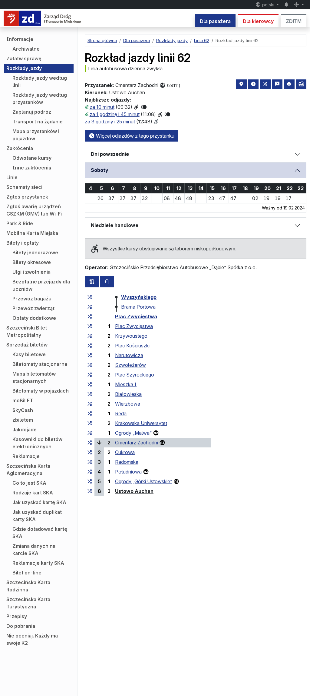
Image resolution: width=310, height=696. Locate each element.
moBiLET (22, 400)
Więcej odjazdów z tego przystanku (134, 136)
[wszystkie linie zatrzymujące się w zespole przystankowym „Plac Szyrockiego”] (90, 375)
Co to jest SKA (29, 483)
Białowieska (128, 394)
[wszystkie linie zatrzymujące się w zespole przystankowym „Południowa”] (90, 472)
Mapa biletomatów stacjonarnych (34, 377)
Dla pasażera (215, 21)
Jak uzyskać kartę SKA (39, 502)
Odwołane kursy (31, 158)
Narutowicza (129, 355)
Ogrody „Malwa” (133, 433)
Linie (12, 177)
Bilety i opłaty (22, 243)
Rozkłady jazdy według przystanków (39, 98)
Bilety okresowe (31, 262)
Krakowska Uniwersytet (141, 423)
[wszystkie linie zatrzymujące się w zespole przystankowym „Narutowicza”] (90, 355)
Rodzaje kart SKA (32, 493)
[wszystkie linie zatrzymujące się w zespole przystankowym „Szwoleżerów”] (90, 365)
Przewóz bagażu (31, 299)
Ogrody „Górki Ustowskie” (143, 481)
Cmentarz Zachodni (136, 443)
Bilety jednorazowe (35, 252)
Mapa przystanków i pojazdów (35, 135)
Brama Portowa (138, 307)
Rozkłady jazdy (24, 68)
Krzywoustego (131, 336)
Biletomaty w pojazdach (40, 391)
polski (268, 4)
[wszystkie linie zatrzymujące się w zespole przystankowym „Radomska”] (90, 462)
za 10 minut (102, 107)
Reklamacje (26, 456)
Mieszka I (126, 384)
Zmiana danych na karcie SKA (33, 549)
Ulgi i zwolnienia (31, 272)
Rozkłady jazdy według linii (39, 81)
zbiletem (22, 420)
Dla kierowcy (258, 21)
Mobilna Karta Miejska (32, 233)
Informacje (19, 39)
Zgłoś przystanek (27, 197)
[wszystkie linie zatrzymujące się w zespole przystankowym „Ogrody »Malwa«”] (90, 433)
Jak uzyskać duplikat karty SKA (37, 515)
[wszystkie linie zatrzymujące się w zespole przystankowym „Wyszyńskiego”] (90, 297)
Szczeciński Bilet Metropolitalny (26, 331)
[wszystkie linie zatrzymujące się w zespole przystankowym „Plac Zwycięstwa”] (90, 316)
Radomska (126, 462)
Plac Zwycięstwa (136, 316)
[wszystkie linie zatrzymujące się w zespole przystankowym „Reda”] (90, 413)
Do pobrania (20, 626)
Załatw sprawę (23, 58)
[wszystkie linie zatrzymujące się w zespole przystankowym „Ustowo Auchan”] (90, 491)
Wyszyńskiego (139, 297)
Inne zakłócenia (31, 168)
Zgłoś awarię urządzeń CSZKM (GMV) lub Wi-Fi (34, 210)
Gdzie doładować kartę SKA (39, 532)
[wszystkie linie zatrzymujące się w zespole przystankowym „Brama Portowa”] (90, 307)
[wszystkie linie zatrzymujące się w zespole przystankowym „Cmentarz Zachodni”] (90, 443)
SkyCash (22, 410)
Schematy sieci (24, 187)
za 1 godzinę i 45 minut (115, 114)
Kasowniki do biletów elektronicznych (37, 443)
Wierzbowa (127, 404)
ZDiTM (294, 21)
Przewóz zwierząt (33, 308)
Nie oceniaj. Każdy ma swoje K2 (32, 639)
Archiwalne (26, 49)
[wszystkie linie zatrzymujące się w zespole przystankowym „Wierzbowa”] (90, 404)
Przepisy (16, 616)
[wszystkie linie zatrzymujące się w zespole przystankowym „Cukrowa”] (90, 452)
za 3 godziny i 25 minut (110, 122)
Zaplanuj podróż (31, 112)
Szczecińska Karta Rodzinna (28, 586)
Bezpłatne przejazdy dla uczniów (41, 285)
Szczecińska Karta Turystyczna (28, 603)
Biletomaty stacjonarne (40, 364)
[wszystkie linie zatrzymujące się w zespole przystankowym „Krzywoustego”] (90, 336)
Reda (121, 413)
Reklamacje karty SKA (38, 563)
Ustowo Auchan (134, 491)
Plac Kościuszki (132, 346)
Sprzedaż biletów (27, 345)
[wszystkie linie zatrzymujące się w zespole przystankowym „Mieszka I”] (90, 384)
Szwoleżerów (130, 365)
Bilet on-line (26, 573)
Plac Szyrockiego (134, 375)
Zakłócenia (19, 148)
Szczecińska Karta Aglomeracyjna (28, 469)
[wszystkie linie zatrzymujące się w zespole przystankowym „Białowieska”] (90, 394)
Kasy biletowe (29, 354)
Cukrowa (125, 452)
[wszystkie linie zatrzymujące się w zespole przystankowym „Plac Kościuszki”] (90, 346)
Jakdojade (24, 430)
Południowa (128, 472)
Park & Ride (19, 223)
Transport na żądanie (37, 122)
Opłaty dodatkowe (34, 318)
